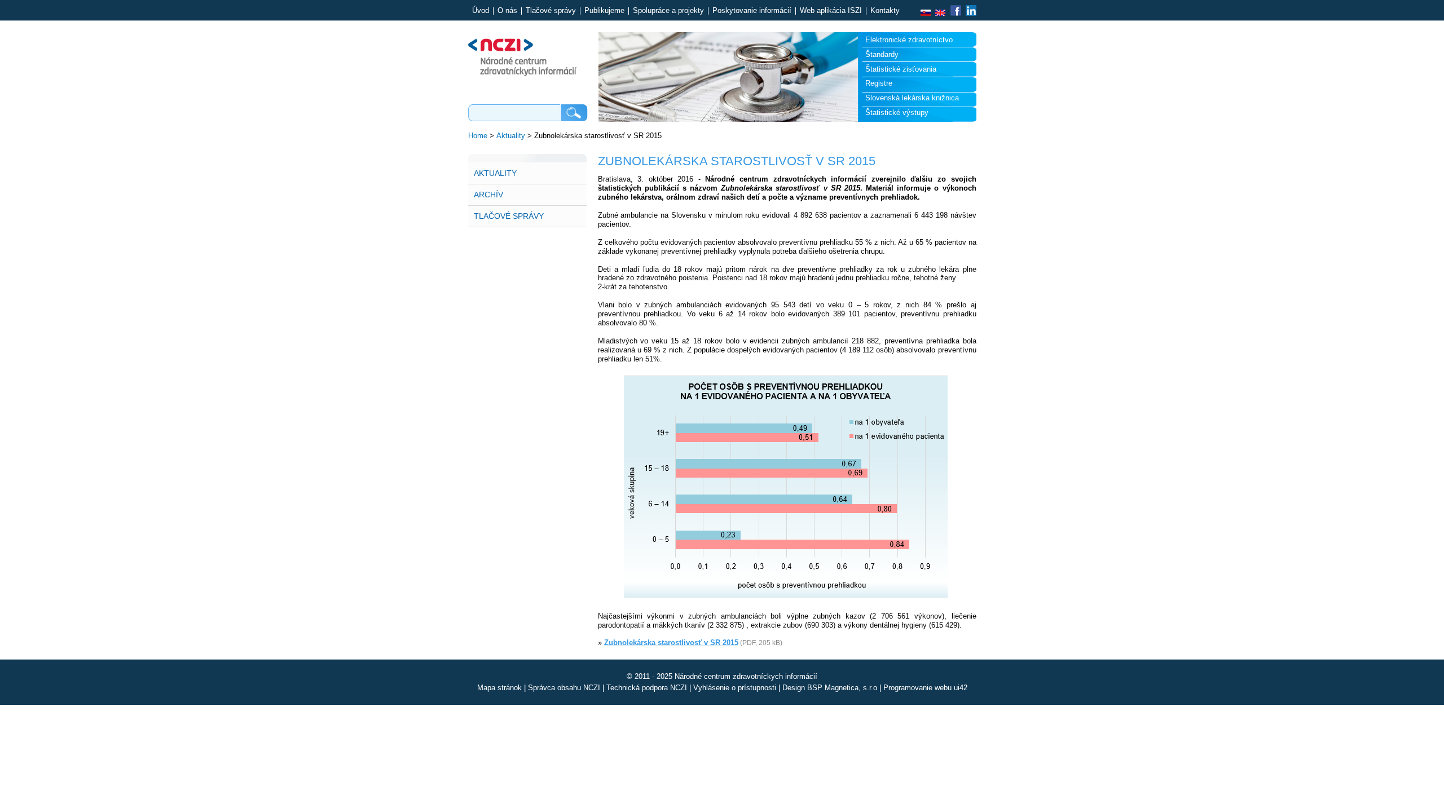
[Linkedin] (969, 13)
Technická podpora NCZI (646, 687)
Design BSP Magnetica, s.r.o (829, 687)
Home (477, 135)
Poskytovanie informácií (751, 11)
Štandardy (882, 54)
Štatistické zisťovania (900, 69)
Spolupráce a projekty (668, 11)
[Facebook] (955, 13)
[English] (940, 13)
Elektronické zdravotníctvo (909, 40)
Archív (488, 194)
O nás (507, 11)
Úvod (480, 11)
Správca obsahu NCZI (564, 687)
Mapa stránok (499, 687)
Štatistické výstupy (896, 112)
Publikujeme (604, 11)
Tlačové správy (551, 11)
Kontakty (885, 11)
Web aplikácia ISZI (831, 11)
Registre (878, 83)
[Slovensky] (925, 13)
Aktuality (510, 135)
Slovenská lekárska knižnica (912, 98)
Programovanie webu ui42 (925, 687)
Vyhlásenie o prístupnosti (734, 687)
